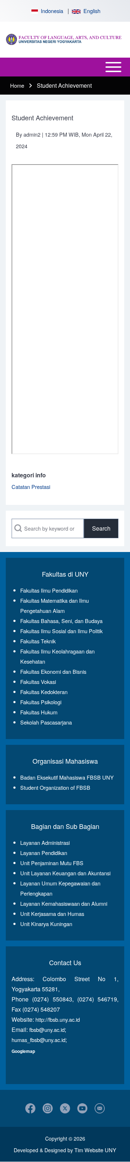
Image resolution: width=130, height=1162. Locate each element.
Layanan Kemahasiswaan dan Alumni (63, 903)
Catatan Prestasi (31, 486)
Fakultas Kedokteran (44, 692)
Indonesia (50, 10)
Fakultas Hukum (38, 712)
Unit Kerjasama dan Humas (52, 913)
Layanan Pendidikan (43, 852)
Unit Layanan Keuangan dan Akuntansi (65, 873)
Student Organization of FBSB (55, 787)
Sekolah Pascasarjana (46, 722)
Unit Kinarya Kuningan (46, 923)
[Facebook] (30, 1108)
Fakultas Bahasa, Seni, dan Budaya (61, 620)
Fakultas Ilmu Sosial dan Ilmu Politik (61, 631)
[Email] (99, 1108)
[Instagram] (47, 1108)
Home (17, 85)
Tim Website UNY (95, 1150)
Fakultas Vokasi (38, 681)
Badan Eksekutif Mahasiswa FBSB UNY (67, 777)
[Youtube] (82, 1108)
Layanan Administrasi (45, 842)
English (90, 10)
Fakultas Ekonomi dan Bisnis (53, 671)
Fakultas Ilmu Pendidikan (49, 590)
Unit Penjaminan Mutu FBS (51, 863)
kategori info (29, 475)
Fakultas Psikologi (40, 702)
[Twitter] (65, 1108)
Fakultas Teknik (38, 641)
